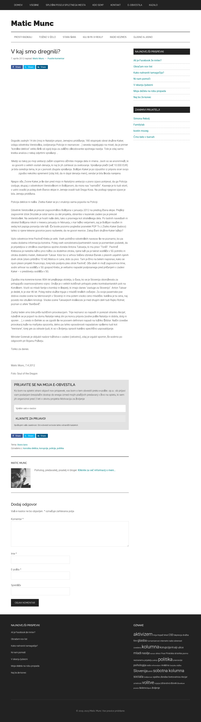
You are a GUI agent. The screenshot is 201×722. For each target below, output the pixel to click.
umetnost (137, 683)
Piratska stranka (174, 653)
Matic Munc (32, 23)
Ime (14, 553)
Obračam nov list (142, 66)
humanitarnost (153, 641)
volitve (148, 682)
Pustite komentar (56, 58)
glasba (142, 640)
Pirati (163, 653)
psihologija (139, 665)
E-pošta (16, 569)
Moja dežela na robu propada (149, 91)
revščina (165, 665)
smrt (150, 671)
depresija (178, 635)
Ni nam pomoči (141, 78)
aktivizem (143, 634)
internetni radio (166, 641)
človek (174, 683)
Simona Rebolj (141, 118)
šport (149, 688)
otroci (158, 653)
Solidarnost (148, 677)
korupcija (43, 448)
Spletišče (16, 585)
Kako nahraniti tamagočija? (148, 72)
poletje (155, 660)
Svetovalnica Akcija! (177, 677)
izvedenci (137, 648)
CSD (171, 634)
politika (60, 448)
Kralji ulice (177, 647)
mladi (137, 653)
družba (186, 635)
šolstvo (143, 687)
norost (152, 654)
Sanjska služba (175, 665)
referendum (156, 665)
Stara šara (22, 444)
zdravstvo (165, 683)
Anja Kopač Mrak (160, 635)
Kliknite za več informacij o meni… (97, 470)
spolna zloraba (160, 676)
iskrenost (178, 641)
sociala (138, 676)
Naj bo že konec (142, 97)
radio (149, 665)
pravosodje (177, 660)
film (135, 641)
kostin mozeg (140, 130)
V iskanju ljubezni (143, 84)
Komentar (17, 519)
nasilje (146, 653)
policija (52, 448)
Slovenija (140, 671)
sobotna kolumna (168, 670)
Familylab (138, 124)
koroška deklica (30, 448)
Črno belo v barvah (144, 136)
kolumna (150, 646)
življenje (156, 687)
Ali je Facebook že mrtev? (147, 60)
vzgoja (157, 683)
